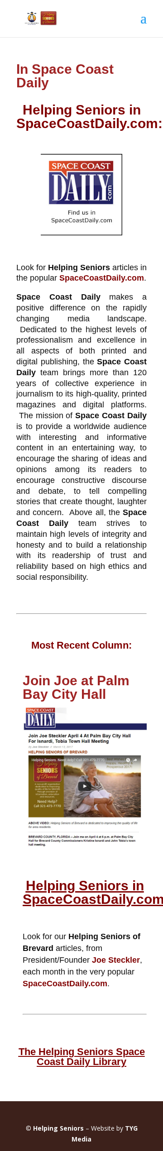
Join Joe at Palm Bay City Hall (76, 687)
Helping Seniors (58, 1128)
